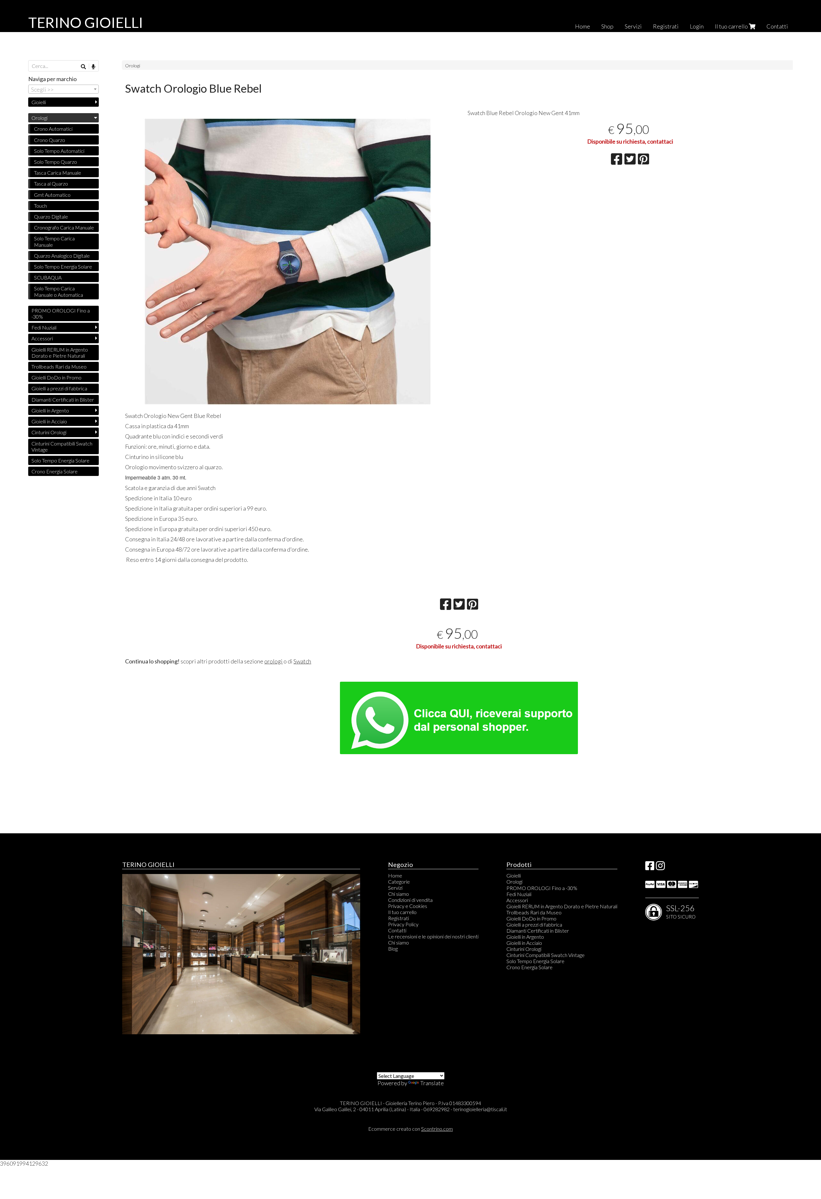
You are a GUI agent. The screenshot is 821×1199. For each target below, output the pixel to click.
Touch (40, 206)
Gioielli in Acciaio (49, 421)
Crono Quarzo (49, 140)
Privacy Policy (403, 924)
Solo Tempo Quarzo (55, 162)
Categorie (399, 881)
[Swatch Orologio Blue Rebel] (287, 261)
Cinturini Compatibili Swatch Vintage (61, 446)
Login (697, 26)
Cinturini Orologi (48, 432)
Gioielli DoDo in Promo (56, 377)
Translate (432, 1083)
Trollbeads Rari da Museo (59, 366)
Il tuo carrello (732, 26)
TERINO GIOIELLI (85, 22)
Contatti (777, 26)
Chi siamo (398, 894)
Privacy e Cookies (407, 906)
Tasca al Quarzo (51, 183)
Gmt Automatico (52, 195)
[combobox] (63, 89)
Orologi (132, 65)
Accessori (42, 338)
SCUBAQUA (48, 277)
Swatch (302, 661)
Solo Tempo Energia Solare (63, 266)
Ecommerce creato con (410, 1129)
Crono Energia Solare (54, 471)
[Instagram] (660, 867)
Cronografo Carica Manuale (64, 227)
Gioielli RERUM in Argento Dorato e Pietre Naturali (59, 352)
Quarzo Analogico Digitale (62, 256)
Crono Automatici (53, 129)
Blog (393, 948)
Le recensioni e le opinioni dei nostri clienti (433, 936)
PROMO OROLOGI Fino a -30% (60, 313)
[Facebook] (649, 867)
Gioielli (38, 102)
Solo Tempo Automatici (59, 151)
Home (582, 26)
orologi (273, 661)
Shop (607, 26)
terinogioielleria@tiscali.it (480, 1109)
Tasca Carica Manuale (57, 173)
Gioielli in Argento (50, 410)
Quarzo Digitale (51, 216)
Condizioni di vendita (410, 900)
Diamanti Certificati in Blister (62, 399)
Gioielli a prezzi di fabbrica (59, 388)
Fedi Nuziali (43, 327)
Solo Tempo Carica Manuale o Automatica (58, 291)
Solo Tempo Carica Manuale (54, 241)
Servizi (633, 26)
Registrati (666, 26)
